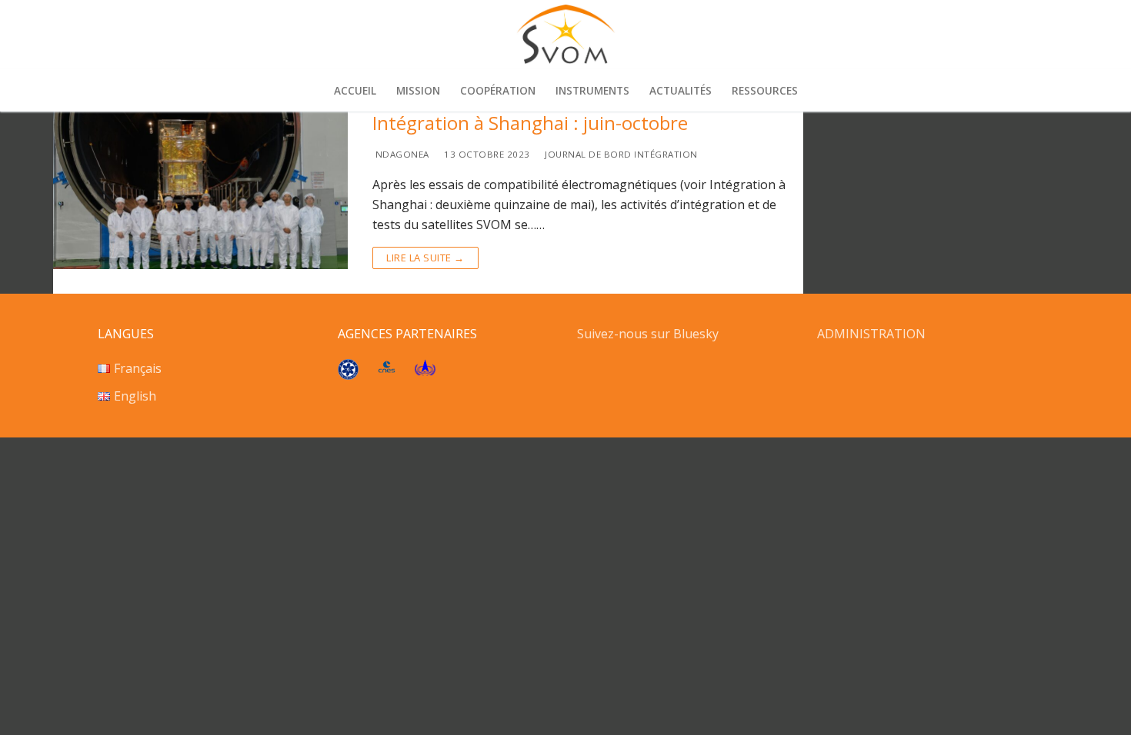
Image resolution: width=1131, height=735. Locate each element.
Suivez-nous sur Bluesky (649, 333)
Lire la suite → (425, 257)
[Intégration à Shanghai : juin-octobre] (200, 190)
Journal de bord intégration (620, 154)
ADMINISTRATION (871, 333)
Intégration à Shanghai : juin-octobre (530, 122)
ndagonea (400, 154)
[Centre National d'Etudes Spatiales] (386, 368)
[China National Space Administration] (425, 371)
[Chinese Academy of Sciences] (348, 375)
